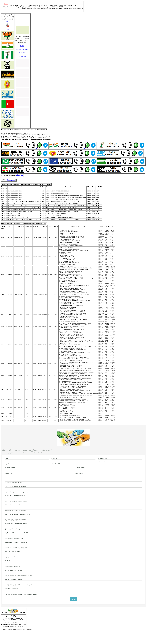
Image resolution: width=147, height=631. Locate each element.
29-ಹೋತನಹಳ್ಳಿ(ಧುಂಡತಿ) (22, 49)
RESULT (7, 29)
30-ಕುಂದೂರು (22, 52)
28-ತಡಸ (22, 46)
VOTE (7, 21)
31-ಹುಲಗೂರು (22, 56)
